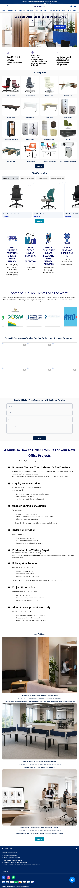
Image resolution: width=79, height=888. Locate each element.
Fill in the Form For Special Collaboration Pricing (39, 30)
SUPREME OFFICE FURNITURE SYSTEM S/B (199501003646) (45, 698)
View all (39, 166)
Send (39, 438)
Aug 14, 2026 (21, 698)
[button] (4, 6)
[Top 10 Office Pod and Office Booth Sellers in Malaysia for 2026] (39, 665)
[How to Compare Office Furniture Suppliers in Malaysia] (39, 731)
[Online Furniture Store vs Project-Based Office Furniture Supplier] (39, 797)
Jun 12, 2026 (21, 764)
